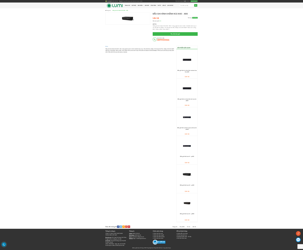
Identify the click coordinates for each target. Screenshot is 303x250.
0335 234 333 (138, 235)
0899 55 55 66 (136, 233)
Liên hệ (164, 5)
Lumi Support (170, 5)
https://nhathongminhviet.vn (139, 238)
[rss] (123, 227)
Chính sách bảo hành (158, 238)
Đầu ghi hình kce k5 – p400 (187, 185)
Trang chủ (174, 226)
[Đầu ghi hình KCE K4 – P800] (187, 203)
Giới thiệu (134, 5)
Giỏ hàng (194, 1)
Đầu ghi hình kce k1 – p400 (187, 156)
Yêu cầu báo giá (175, 34)
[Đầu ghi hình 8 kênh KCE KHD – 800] (127, 19)
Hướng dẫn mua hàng (182, 233)
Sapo (170, 247)
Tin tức (159, 5)
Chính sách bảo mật (158, 233)
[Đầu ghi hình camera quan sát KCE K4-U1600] (187, 117)
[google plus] (126, 227)
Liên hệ (194, 226)
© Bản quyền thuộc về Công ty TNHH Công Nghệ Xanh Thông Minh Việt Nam (147, 247)
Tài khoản (187, 1)
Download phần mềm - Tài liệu (184, 236)
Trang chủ (127, 5)
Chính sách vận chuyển (159, 235)
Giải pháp (147, 5)
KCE (160, 21)
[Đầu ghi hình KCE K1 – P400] (187, 146)
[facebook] (118, 227)
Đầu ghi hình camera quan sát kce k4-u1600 (187, 128)
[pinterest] (129, 227)
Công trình (153, 5)
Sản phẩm (140, 5)
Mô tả (106, 46)
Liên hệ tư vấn (163, 39)
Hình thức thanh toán (182, 238)
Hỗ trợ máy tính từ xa (182, 235)
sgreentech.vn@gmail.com (138, 236)
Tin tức (188, 226)
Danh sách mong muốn (180, 1)
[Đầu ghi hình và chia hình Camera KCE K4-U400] (187, 60)
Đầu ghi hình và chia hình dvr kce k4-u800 (187, 99)
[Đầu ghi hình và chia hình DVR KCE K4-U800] (187, 88)
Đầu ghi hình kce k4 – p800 (187, 213)
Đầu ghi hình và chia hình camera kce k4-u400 (187, 71)
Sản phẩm (182, 226)
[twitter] (121, 227)
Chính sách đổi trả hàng (159, 236)
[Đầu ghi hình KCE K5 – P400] (187, 174)
